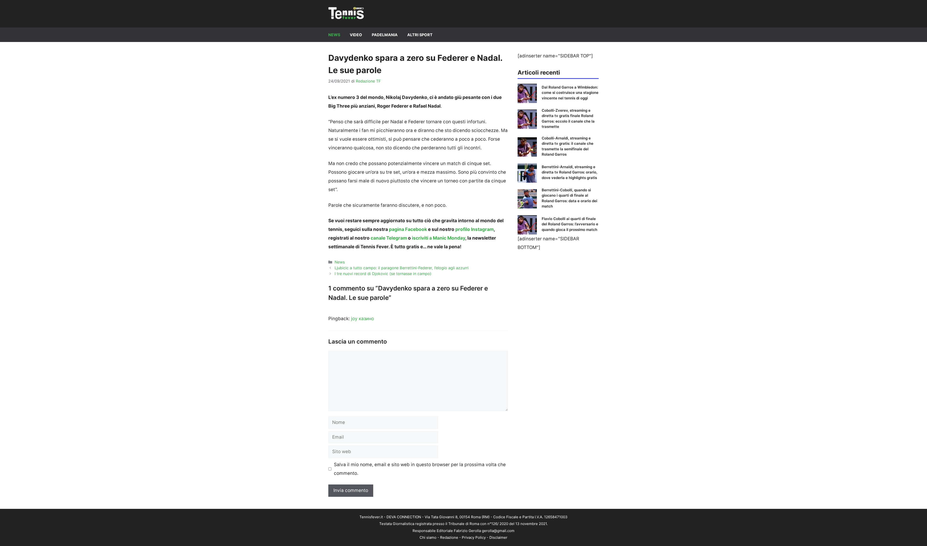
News (334, 34)
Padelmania (385, 34)
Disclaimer (498, 537)
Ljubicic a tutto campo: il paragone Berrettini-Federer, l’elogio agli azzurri (402, 267)
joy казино (362, 318)
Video (356, 34)
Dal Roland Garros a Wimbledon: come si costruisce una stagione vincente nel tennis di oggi (570, 92)
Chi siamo (428, 537)
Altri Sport (420, 34)
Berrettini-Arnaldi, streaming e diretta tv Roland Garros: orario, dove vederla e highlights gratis (569, 172)
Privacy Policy (474, 537)
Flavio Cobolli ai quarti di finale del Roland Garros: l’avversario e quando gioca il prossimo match (570, 224)
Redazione (449, 537)
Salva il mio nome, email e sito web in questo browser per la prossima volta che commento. (420, 469)
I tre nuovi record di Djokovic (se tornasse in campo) (383, 273)
